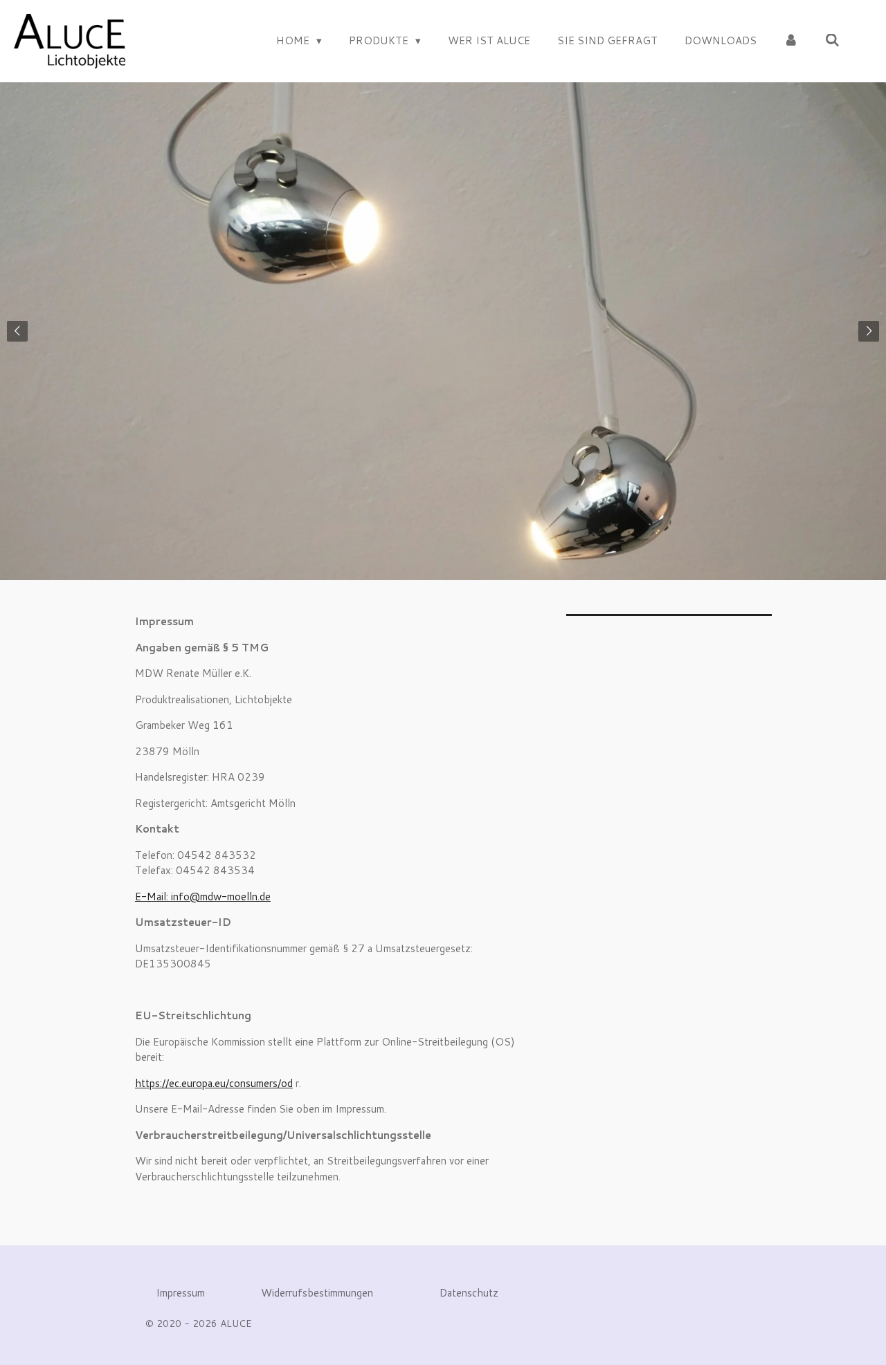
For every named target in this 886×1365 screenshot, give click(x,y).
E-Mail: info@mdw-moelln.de (203, 896)
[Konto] (790, 41)
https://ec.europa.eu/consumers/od (214, 1083)
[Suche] (832, 40)
